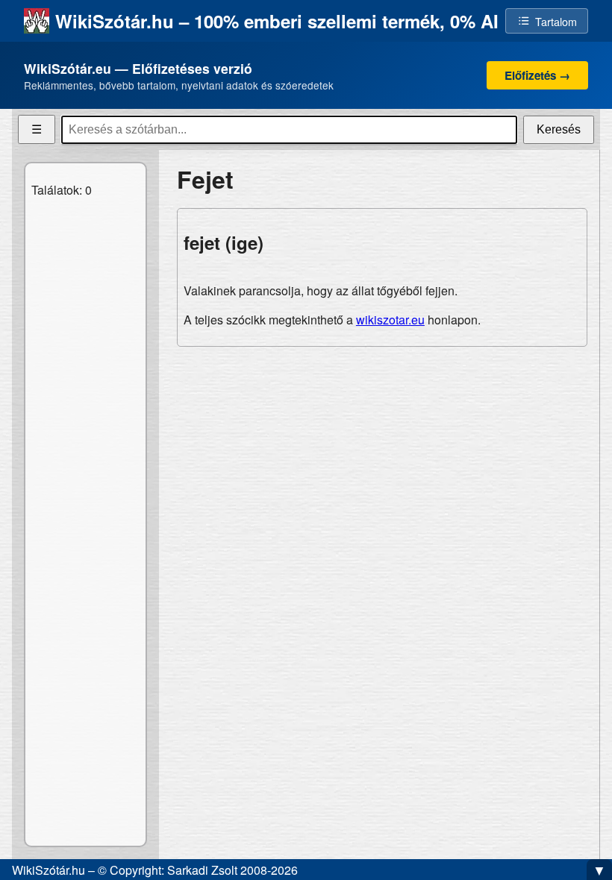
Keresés (559, 129)
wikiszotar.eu (390, 319)
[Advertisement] (382, 463)
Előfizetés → (537, 75)
